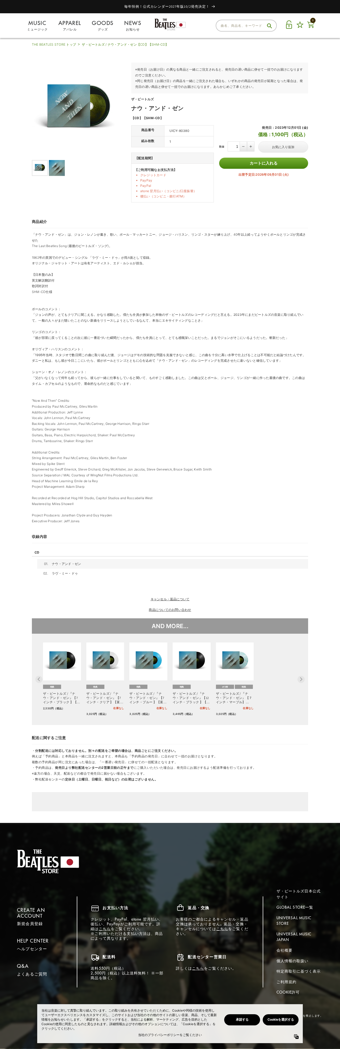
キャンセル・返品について (170, 599)
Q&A (23, 966)
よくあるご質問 (32, 974)
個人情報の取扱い (293, 961)
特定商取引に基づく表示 (299, 971)
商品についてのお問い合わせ (170, 610)
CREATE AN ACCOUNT (31, 913)
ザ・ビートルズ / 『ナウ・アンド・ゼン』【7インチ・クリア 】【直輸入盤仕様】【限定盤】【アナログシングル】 (105, 698)
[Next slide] (301, 679)
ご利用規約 (287, 981)
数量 (221, 146)
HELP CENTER (33, 941)
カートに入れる (264, 163)
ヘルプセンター (32, 948)
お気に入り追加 (283, 147)
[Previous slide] (38, 679)
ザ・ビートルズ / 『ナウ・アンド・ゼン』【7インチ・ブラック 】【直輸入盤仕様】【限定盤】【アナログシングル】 (61, 698)
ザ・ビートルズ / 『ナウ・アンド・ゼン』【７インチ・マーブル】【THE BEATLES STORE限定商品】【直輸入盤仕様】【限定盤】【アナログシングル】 (234, 698)
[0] (311, 28)
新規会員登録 (30, 923)
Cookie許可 (288, 992)
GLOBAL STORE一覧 (295, 907)
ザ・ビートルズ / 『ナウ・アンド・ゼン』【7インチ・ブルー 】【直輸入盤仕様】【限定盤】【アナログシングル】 (148, 698)
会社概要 (284, 950)
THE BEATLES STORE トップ (54, 44)
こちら (105, 928)
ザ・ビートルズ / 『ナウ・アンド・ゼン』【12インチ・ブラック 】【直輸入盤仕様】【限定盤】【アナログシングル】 (191, 698)
